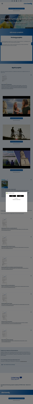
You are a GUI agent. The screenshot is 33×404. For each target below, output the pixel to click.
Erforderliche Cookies (11, 193)
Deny (13, 195)
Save (20, 195)
